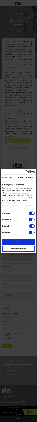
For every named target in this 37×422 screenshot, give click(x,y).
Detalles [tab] (20, 177)
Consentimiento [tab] (8, 177)
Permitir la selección (18, 248)
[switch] (32, 219)
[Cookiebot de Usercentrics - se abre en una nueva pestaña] (26, 171)
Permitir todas (18, 242)
